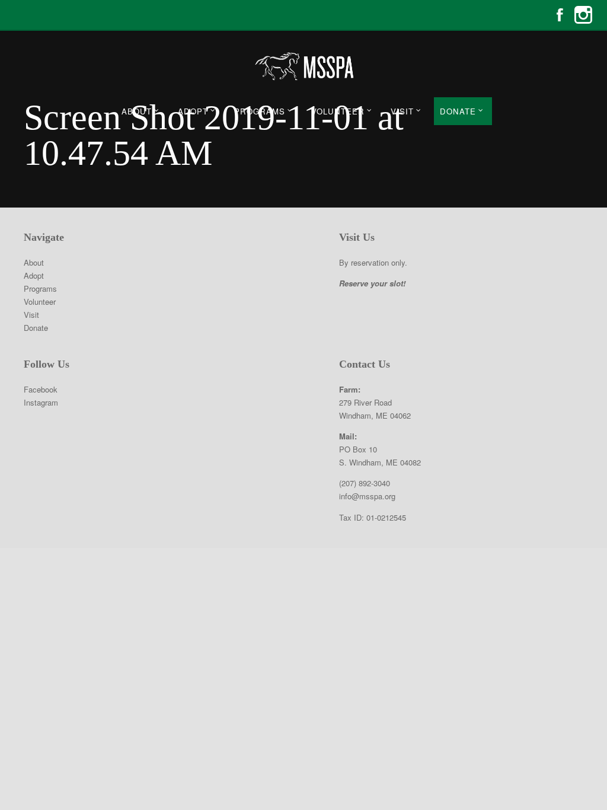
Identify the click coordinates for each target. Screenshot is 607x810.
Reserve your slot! (372, 283)
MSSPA (303, 66)
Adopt (193, 111)
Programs (259, 111)
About (137, 111)
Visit (402, 111)
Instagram (583, 15)
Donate (458, 111)
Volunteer (338, 111)
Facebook (559, 15)
